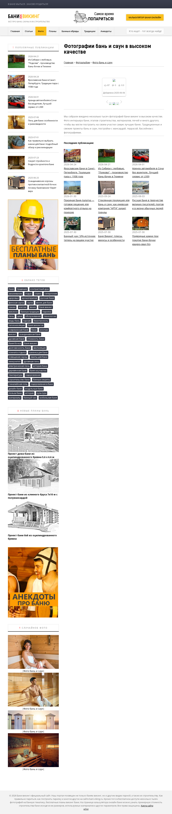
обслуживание (33, 316)
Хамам (12, 307)
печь (11, 316)
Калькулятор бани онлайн (145, 17)
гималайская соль (18, 384)
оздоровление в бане (42, 384)
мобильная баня (48, 397)
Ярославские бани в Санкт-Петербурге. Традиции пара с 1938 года (79, 172)
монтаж (44, 329)
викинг (12, 334)
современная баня (18, 329)
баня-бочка (15, 343)
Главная (68, 62)
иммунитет (14, 361)
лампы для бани (39, 356)
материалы (14, 397)
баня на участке (38, 370)
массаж (23, 307)
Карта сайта (147, 805)
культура (41, 393)
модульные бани (34, 388)
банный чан (30, 397)
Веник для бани (44, 302)
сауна (30, 302)
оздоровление (33, 374)
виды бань (14, 320)
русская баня (47, 298)
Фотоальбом (83, 62)
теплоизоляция (17, 325)
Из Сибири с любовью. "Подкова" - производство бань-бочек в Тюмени (113, 172)
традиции (22, 288)
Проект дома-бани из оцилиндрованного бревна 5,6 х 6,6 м (31, 455)
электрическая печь (19, 365)
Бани (24, 17)
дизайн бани (15, 388)
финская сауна (16, 302)
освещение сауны (18, 356)
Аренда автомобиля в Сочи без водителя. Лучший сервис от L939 (148, 172)
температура (15, 374)
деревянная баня (18, 370)
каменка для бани (38, 352)
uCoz (86, 808)
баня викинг (45, 307)
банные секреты (41, 379)
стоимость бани (35, 338)
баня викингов (35, 325)
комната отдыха (17, 352)
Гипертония (51, 293)
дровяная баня (16, 338)
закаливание (15, 293)
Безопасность (41, 320)
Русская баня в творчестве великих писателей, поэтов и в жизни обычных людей (148, 204)
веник (33, 307)
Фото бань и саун (102, 62)
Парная (27, 320)
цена (19, 316)
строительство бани (19, 379)
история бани (40, 365)
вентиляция (39, 347)
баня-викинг (30, 343)
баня (11, 288)
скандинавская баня (29, 334)
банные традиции (30, 311)
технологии (50, 316)
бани (34, 329)
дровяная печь (31, 361)
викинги (13, 311)
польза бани (15, 393)
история (29, 393)
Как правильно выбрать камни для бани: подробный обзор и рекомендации (43, 144)
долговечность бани (19, 347)
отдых (28, 293)
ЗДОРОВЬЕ (14, 298)
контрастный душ (39, 288)
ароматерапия (29, 298)
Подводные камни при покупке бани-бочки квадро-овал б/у (145, 240)
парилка (46, 311)
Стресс (38, 293)
